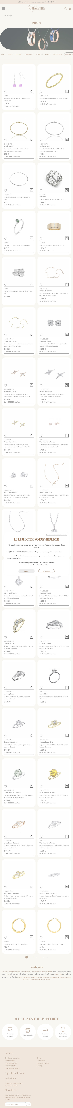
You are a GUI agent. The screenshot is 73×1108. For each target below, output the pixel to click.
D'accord (46, 571)
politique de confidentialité (39, 565)
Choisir (26, 571)
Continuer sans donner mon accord (56, 535)
